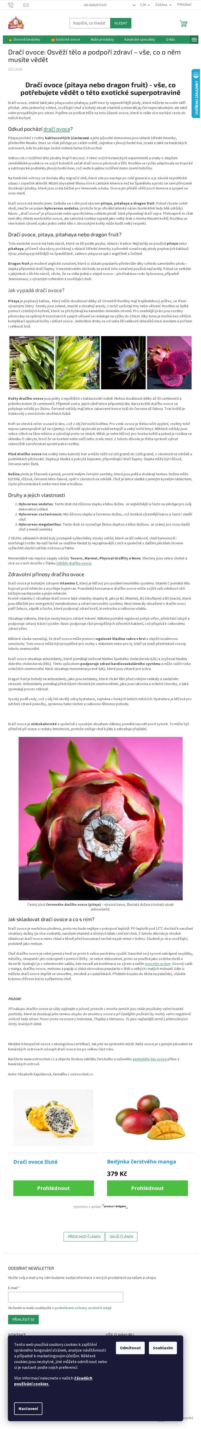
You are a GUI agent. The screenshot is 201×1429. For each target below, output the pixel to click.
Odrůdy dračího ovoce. (72, 563)
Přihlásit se (21, 1319)
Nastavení (28, 1409)
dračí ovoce (54, 129)
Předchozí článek (82, 1236)
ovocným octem (155, 963)
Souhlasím (163, 1348)
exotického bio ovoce (148, 1059)
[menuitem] (22, 39)
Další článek (119, 1236)
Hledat (118, 23)
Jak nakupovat (93, 5)
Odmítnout (130, 1348)
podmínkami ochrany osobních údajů (81, 1308)
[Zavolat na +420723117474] (13, 4)
